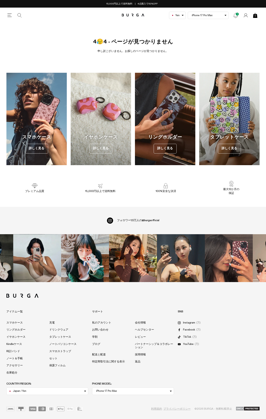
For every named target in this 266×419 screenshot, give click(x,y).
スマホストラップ (60, 351)
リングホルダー (16, 329)
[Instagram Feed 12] (85, 258)
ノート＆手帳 (14, 358)
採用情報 (140, 354)
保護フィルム (57, 365)
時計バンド (13, 351)
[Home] (133, 15)
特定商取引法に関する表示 (108, 361)
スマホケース (14, 322)
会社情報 (140, 322)
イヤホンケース (16, 337)
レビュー (140, 337)
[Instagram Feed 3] (229, 258)
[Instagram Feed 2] (181, 258)
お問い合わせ (100, 329)
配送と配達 (99, 354)
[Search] (20, 15)
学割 (95, 337)
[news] (236, 15)
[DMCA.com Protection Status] (248, 409)
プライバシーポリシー (177, 409)
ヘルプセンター (144, 329)
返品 (137, 361)
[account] (246, 15)
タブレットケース (60, 337)
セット (53, 358)
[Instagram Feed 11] (37, 258)
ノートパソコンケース (63, 344)
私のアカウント (101, 322)
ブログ (96, 344)
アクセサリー (14, 365)
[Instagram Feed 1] (133, 258)
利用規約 (156, 409)
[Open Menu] (9, 15)
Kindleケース (14, 344)
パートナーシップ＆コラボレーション (154, 346)
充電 (52, 322)
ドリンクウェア (58, 329)
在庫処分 (11, 372)
